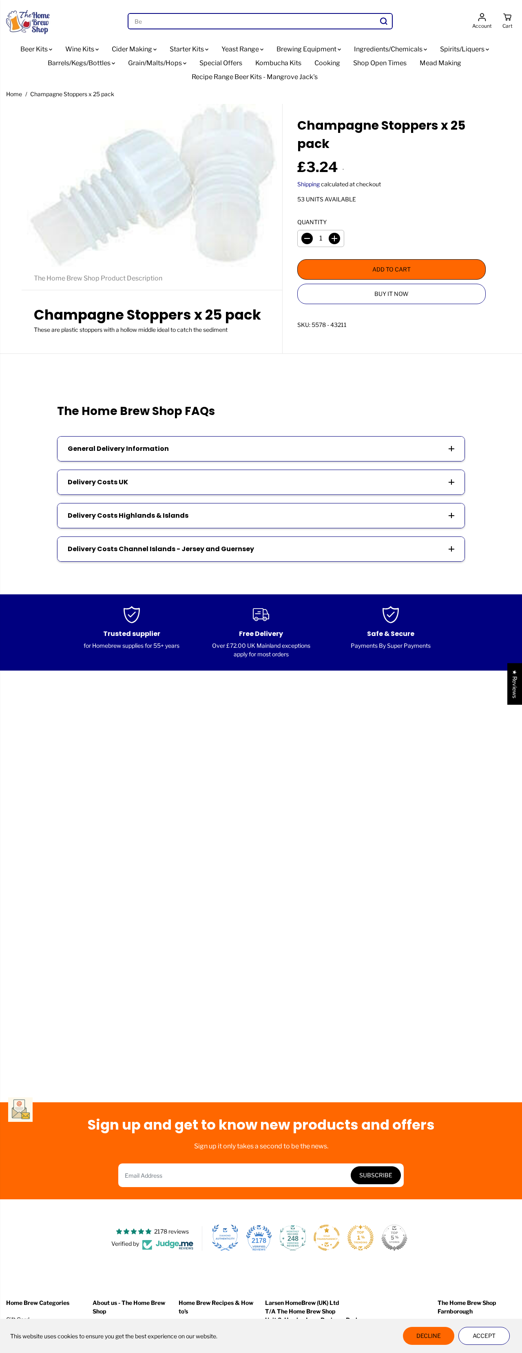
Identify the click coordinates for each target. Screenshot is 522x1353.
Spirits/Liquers (463, 49)
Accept (484, 1335)
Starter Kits (187, 49)
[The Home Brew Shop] (28, 21)
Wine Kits (80, 49)
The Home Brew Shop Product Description (98, 278)
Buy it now (391, 293)
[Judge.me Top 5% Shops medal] (394, 1238)
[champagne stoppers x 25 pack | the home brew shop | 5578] (152, 185)
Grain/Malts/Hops (155, 63)
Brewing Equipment (307, 49)
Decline (428, 1335)
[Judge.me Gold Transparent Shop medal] (327, 1238)
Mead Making (440, 63)
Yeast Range (240, 49)
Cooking (327, 63)
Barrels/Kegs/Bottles (80, 63)
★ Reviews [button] (514, 683)
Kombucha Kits (278, 63)
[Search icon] (384, 21)
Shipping (308, 184)
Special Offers (220, 63)
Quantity (312, 222)
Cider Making (132, 49)
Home (14, 93)
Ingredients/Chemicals (389, 49)
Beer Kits (34, 49)
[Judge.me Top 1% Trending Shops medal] (360, 1238)
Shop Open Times (380, 63)
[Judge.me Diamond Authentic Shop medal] (225, 1238)
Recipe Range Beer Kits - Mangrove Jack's (255, 77)
